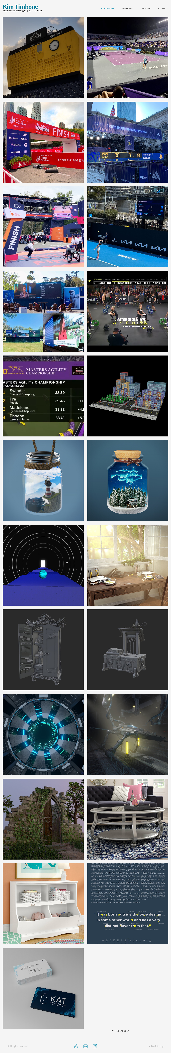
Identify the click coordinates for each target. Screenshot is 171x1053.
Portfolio (107, 8)
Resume (146, 8)
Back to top (157, 1046)
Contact (163, 8)
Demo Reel (128, 8)
